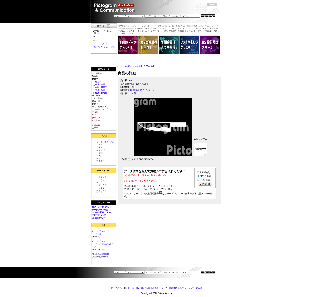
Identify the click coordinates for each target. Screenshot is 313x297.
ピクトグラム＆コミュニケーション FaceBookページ (103, 244)
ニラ (101, 193)
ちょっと (102, 177)
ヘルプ (191, 288)
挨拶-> (95, 104)
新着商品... (96, 125)
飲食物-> (96, 76)
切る (142, 90)
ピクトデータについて (102, 207)
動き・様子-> (98, 101)
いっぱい (102, 179)
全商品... (95, 128)
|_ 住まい (96, 82)
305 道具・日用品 (142, 66)
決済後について (99, 218)
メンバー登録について (102, 212)
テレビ (101, 150)
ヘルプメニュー (103, 203)
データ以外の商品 (100, 209)
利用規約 (129, 288)
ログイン (104, 44)
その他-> (96, 120)
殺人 (152, 90)
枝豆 (101, 182)
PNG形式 (205, 180)
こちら (136, 181)
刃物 (147, 90)
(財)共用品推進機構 (100, 254)
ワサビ (101, 188)
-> (96, 79)
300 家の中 (129, 66)
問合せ (199, 288)
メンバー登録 (109, 47)
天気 (101, 147)
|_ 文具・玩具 (98, 90)
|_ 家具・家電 (98, 84)
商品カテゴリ (103, 69)
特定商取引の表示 (177, 288)
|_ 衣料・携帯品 (99, 87)
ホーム (119, 66)
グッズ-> (96, 118)
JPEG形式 (205, 176)
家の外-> (96, 95)
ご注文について (99, 215)
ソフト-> (96, 115)
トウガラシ (103, 190)
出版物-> (96, 112)
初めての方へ (117, 288)
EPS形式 (205, 172)
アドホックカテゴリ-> (102, 109)
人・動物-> (97, 73)
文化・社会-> (98, 98)
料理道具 (134, 90)
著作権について (159, 288)
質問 (101, 153)
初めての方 (97, 47)
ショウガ (102, 185)
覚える (101, 161)
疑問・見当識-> (99, 106)
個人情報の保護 (143, 288)
